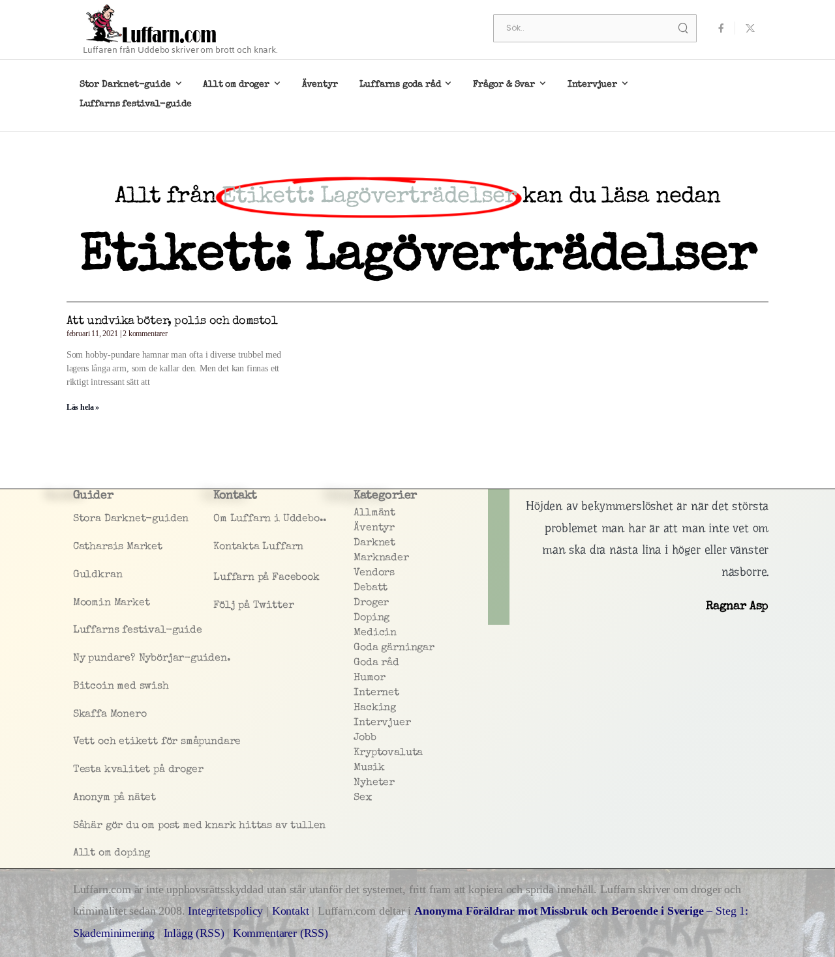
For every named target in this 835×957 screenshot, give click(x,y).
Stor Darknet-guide (125, 84)
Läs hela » (83, 407)
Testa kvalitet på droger (138, 770)
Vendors (374, 573)
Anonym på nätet (114, 798)
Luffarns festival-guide (136, 104)
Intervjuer (592, 84)
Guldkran (98, 575)
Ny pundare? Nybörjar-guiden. (140, 658)
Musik (369, 768)
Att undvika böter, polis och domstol (172, 321)
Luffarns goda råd (399, 84)
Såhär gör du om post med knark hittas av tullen (140, 826)
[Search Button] (683, 28)
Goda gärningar (394, 648)
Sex (363, 798)
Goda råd (376, 663)
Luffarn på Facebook (266, 578)
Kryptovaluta (388, 753)
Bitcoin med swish (121, 686)
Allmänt (374, 513)
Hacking (375, 708)
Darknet (374, 543)
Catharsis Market (117, 547)
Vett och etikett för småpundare (140, 742)
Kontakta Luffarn (258, 547)
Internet (376, 693)
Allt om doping (111, 853)
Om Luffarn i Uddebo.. (270, 519)
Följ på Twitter (253, 606)
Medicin (375, 633)
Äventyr (320, 84)
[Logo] (151, 23)
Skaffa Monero (110, 714)
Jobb (365, 738)
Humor (369, 678)
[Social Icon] (720, 28)
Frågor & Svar (504, 84)
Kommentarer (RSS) (280, 932)
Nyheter (374, 783)
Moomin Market (111, 603)
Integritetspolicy (227, 910)
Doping (371, 618)
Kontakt (290, 910)
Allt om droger (236, 84)
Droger (371, 603)
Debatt (370, 588)
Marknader (381, 558)
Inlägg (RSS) (194, 932)
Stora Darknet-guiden (131, 519)
